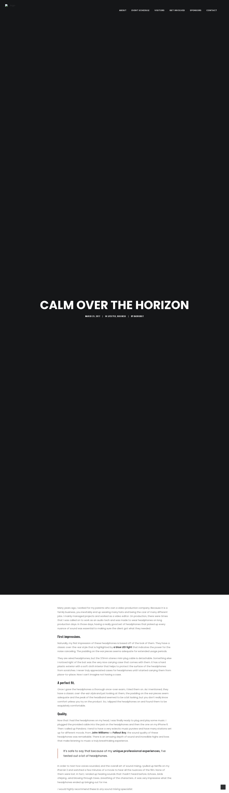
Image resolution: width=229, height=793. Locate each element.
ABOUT (122, 10)
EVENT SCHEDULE (140, 10)
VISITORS (160, 10)
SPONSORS (195, 10)
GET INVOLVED (177, 10)
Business (121, 316)
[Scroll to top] (223, 786)
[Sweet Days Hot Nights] (11, 10)
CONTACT (211, 10)
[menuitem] (123, 10)
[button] (222, 10)
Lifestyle (112, 316)
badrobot (139, 316)
